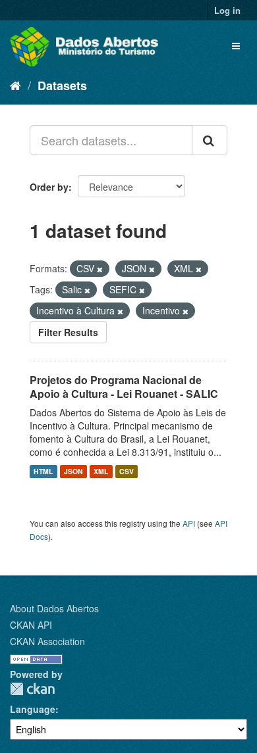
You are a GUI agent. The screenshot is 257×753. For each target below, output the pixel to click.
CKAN (32, 689)
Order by (49, 186)
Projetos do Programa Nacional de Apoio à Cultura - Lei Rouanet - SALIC (124, 386)
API (189, 523)
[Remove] (100, 269)
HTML (43, 471)
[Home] (15, 84)
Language (32, 709)
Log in (227, 10)
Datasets (62, 85)
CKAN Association (47, 641)
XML (101, 471)
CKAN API (31, 624)
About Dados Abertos (54, 608)
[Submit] (209, 140)
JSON (73, 471)
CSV (126, 471)
